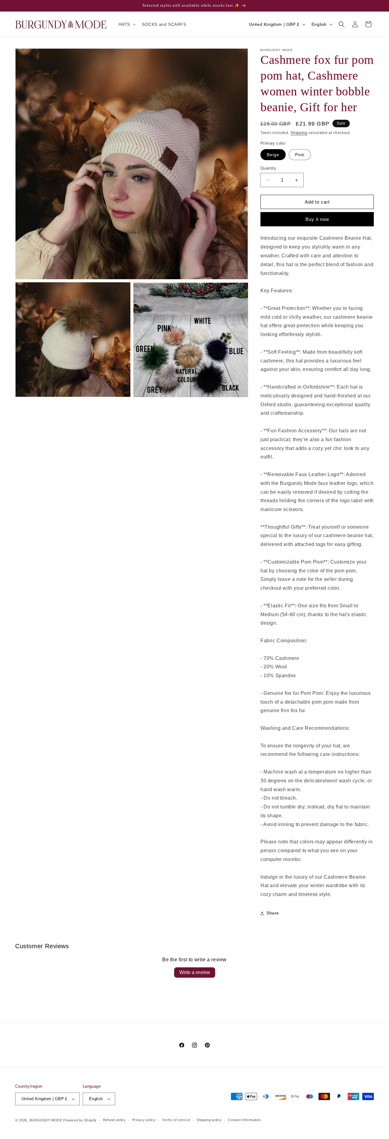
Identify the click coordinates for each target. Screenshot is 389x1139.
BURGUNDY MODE (45, 1120)
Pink (300, 154)
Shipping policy (209, 1120)
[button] (126, 24)
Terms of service (176, 1120)
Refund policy (114, 1120)
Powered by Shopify (80, 1120)
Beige (273, 154)
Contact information (244, 1120)
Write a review (194, 972)
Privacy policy (144, 1120)
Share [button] (273, 913)
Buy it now (317, 219)
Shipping (299, 133)
